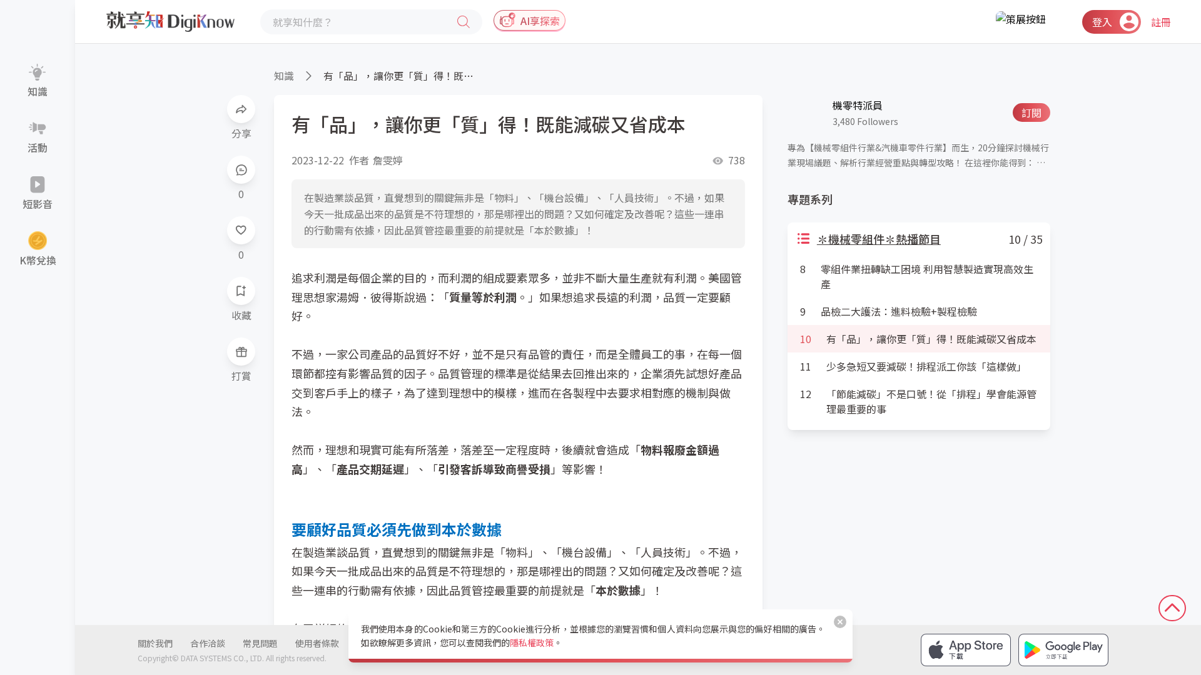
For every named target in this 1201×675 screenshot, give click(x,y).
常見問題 (260, 643)
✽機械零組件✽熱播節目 (879, 239)
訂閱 (1031, 112)
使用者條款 (317, 643)
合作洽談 (207, 643)
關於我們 (155, 643)
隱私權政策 (532, 642)
